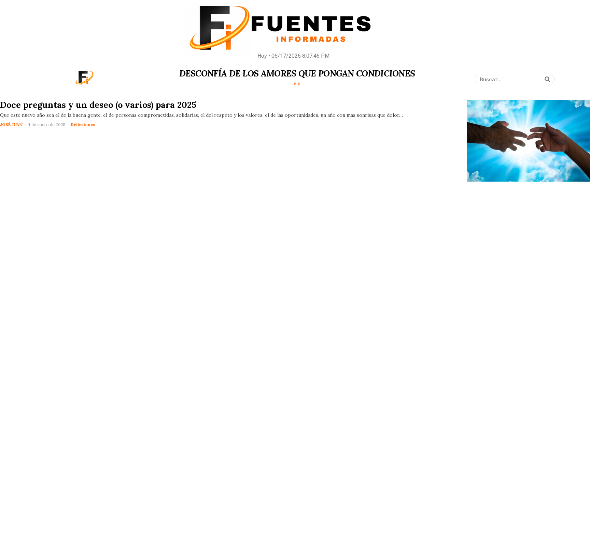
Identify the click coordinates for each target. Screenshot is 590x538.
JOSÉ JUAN (11, 124)
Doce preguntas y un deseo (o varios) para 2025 (98, 105)
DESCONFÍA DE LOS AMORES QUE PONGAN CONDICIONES (297, 73)
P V (297, 83)
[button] (547, 79)
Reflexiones (83, 124)
